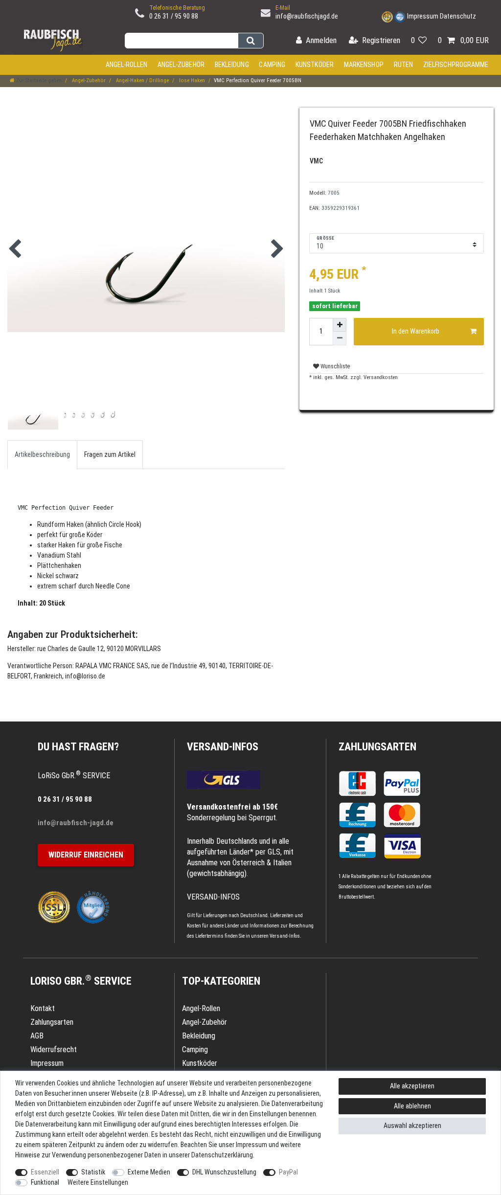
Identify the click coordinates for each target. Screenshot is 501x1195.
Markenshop (364, 64)
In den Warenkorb (415, 331)
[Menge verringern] (339, 338)
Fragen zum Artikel (110, 454)
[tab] (42, 454)
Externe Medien (149, 1172)
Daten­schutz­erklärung (222, 1155)
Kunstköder (315, 64)
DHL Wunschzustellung (224, 1172)
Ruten (403, 64)
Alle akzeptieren (412, 1086)
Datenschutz (458, 16)
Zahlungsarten (377, 747)
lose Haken (191, 80)
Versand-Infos (285, 936)
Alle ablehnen (412, 1106)
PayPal (288, 1172)
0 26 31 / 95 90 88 (173, 16)
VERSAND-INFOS (222, 747)
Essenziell (45, 1172)
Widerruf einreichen (85, 854)
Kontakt (42, 1008)
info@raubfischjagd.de (306, 16)
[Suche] (251, 40)
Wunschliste (334, 366)
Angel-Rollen (126, 64)
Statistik (93, 1172)
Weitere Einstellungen (98, 1182)
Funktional (45, 1182)
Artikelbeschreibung (42, 454)
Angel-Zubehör (181, 64)
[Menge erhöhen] (339, 325)
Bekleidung (232, 64)
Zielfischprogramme (456, 64)
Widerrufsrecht (53, 1049)
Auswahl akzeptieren (412, 1125)
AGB (37, 1035)
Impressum (422, 16)
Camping (272, 64)
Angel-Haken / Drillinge (141, 80)
